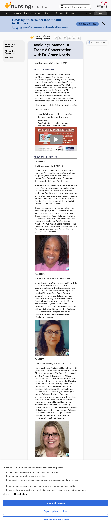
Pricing (88, 13)
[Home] (6, 13)
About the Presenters (10, 52)
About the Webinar (10, 45)
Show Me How (87, 24)
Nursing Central (26, 5)
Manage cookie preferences (55, 519)
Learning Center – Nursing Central (43, 37)
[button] (71, 13)
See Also (9, 57)
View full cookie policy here (15, 494)
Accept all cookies (55, 503)
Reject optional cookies (55, 511)
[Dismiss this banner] (103, 23)
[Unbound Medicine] (101, 5)
